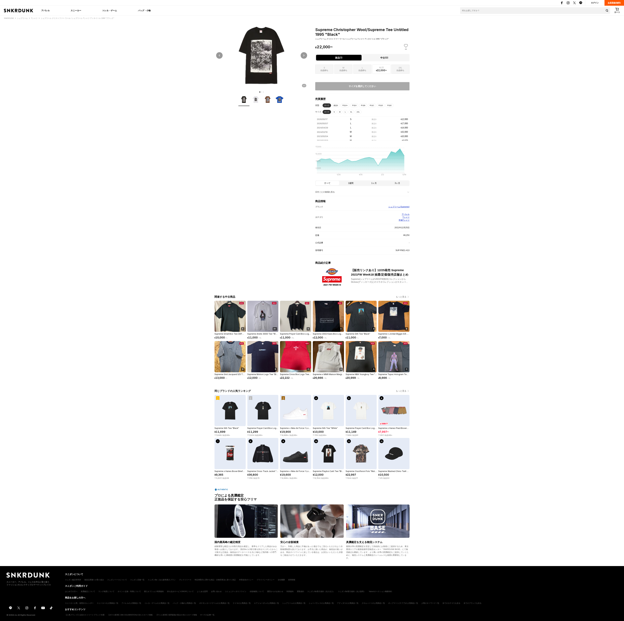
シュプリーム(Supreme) (399, 207)
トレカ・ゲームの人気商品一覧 (156, 603)
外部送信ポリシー (246, 580)
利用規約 (290, 591)
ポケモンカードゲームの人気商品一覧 (214, 603)
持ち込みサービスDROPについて (180, 591)
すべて (326, 105)
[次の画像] (304, 55)
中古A (354, 105)
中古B (363, 105)
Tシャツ (406, 217)
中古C (372, 105)
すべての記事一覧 (207, 615)
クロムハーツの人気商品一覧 (373, 603)
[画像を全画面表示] (261, 55)
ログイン (595, 3)
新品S (336, 105)
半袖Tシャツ (404, 220)
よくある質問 (202, 591)
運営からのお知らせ (275, 591)
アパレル (45, 10)
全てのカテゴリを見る (451, 603)
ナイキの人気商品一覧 (242, 603)
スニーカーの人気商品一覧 (107, 603)
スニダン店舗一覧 (137, 580)
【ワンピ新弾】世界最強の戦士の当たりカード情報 (176, 615)
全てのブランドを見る (472, 603)
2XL (358, 112)
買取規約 (300, 591)
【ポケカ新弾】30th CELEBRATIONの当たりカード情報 (130, 615)
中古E (389, 105)
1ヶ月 (374, 183)
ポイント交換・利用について (129, 591)
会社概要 (281, 580)
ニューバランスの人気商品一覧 (321, 603)
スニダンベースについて (117, 580)
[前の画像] (219, 55)
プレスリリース (185, 580)
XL (351, 112)
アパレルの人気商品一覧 (131, 603)
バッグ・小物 (144, 10)
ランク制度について (106, 591)
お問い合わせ (216, 591)
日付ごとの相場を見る (325, 192)
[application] (362, 161)
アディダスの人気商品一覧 (347, 603)
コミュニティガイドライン (235, 591)
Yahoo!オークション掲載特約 (380, 591)
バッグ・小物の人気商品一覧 (184, 603)
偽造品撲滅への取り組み (94, 580)
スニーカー (76, 10)
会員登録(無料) (614, 3)
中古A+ (345, 105)
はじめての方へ (71, 591)
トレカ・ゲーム (109, 10)
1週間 (350, 183)
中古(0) (384, 57)
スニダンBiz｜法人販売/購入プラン (162, 580)
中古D (380, 105)
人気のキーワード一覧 (430, 603)
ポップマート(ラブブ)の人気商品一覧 (403, 603)
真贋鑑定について (88, 591)
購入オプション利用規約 (154, 591)
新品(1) (338, 57)
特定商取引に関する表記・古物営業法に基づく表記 (215, 580)
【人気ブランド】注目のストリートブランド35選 (84, 615)
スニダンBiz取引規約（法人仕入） (321, 591)
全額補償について (257, 591)
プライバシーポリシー (265, 580)
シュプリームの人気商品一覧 (294, 603)
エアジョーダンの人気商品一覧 (266, 603)
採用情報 (291, 580)
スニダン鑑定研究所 (73, 580)
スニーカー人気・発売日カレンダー (79, 603)
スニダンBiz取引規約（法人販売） (351, 591)
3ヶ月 (397, 183)
